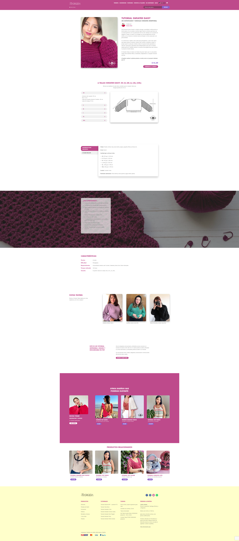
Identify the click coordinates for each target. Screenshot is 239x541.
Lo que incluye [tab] (86, 152)
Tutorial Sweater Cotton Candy (108, 511)
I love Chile (83, 516)
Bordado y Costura (85, 514)
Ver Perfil (73, 423)
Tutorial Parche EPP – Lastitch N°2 (109, 504)
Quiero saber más (122, 357)
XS (83, 92)
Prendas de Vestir (85, 507)
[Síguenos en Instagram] (150, 495)
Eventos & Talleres (139, 2)
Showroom (123, 2)
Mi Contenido (150, 2)
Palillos (83, 511)
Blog (156, 2)
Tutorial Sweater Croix (106, 509)
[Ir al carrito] (167, 3)
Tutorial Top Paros (105, 507)
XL (83, 116)
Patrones (130, 2)
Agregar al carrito (150, 66)
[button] (82, 42)
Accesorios (83, 509)
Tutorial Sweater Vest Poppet (108, 514)
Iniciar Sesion (73, 7)
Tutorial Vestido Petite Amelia (108, 518)
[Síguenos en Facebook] (147, 495)
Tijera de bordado (124, 511)
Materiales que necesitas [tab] (86, 148)
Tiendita (116, 2)
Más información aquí (145, 526)
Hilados (83, 518)
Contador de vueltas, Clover (127, 508)
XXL (84, 120)
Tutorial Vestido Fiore (106, 516)
